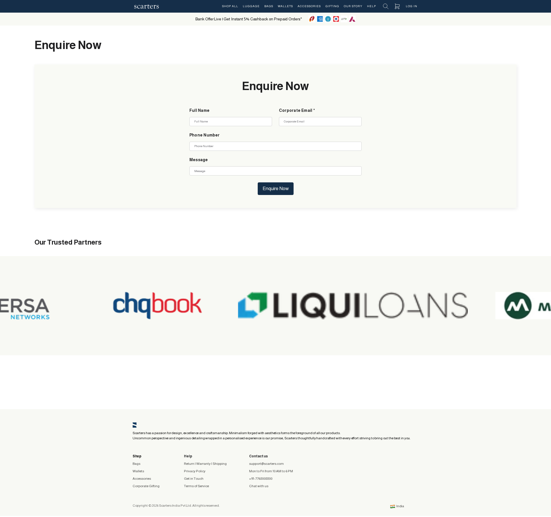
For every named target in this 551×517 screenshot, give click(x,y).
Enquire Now (276, 188)
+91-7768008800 (260, 479)
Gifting (332, 6)
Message (198, 160)
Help (371, 6)
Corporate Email (297, 110)
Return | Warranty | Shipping (205, 464)
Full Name (199, 110)
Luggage (251, 6)
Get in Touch (193, 479)
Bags (268, 6)
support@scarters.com (266, 464)
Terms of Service (196, 486)
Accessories (309, 6)
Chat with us (258, 486)
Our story (353, 6)
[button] (386, 6)
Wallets (285, 6)
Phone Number (204, 135)
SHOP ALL (230, 6)
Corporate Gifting (146, 486)
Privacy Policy (194, 471)
